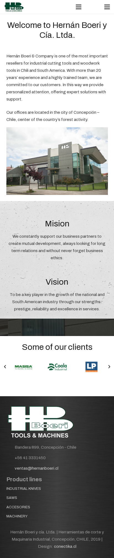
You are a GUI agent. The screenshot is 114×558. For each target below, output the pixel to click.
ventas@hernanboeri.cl (36, 468)
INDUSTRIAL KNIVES (23, 489)
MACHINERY (17, 516)
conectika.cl (65, 546)
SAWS (11, 498)
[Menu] (78, 7)
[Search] (90, 7)
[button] (5, 366)
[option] (23, 367)
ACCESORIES (18, 507)
